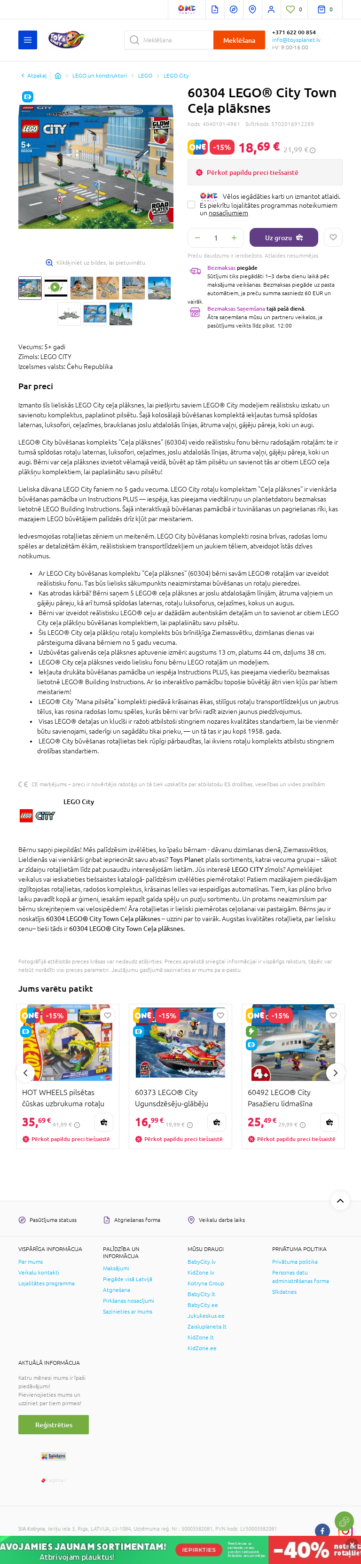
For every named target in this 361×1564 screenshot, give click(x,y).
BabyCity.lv (202, 1262)
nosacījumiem (228, 213)
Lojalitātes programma (46, 1283)
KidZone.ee (202, 1348)
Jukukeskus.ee (206, 1316)
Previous (25, 1073)
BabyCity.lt (201, 1294)
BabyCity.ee (203, 1305)
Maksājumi (116, 1268)
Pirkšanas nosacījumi (128, 1301)
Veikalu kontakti (38, 1272)
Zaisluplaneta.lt (207, 1326)
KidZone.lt (201, 1337)
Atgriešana (116, 1290)
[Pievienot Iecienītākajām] (333, 237)
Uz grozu (278, 238)
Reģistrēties (53, 1425)
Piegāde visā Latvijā (127, 1279)
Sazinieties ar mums (127, 1311)
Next (335, 1073)
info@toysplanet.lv (296, 40)
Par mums (30, 1262)
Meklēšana (239, 40)
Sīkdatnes (284, 1292)
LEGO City (78, 801)
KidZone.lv (201, 1272)
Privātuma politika (295, 1262)
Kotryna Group (206, 1283)
